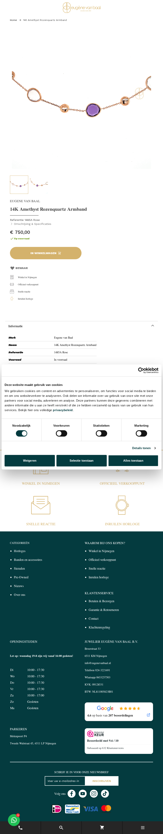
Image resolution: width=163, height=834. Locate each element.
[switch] (61, 433)
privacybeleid (63, 410)
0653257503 (103, 677)
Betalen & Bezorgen (101, 601)
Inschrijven (101, 781)
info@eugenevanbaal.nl (98, 663)
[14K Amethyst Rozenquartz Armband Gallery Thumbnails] (29, 185)
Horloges (19, 551)
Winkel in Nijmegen (27, 277)
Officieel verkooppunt (28, 284)
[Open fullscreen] (81, 101)
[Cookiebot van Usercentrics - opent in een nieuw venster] (141, 370)
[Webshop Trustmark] (119, 734)
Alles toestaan (133, 460)
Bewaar (22, 268)
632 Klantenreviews (113, 748)
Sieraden (19, 568)
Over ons (19, 594)
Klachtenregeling (99, 627)
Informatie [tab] (15, 326)
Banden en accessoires (28, 559)
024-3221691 (102, 670)
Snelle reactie (24, 291)
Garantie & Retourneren (104, 610)
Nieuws (19, 586)
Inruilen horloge (25, 298)
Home (13, 20)
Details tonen (141, 448)
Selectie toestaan (82, 460)
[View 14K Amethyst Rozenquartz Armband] (19, 185)
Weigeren (29, 460)
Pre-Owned (21, 577)
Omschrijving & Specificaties (32, 223)
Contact (93, 618)
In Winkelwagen (43, 253)
